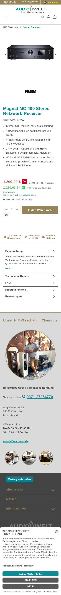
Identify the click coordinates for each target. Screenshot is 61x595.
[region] (30, 57)
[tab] (30, 260)
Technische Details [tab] (17, 276)
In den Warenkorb (40, 210)
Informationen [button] (16, 508)
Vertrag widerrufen (19, 479)
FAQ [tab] (8, 283)
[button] (12, 458)
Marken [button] (11, 499)
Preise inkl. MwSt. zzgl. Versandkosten (19, 195)
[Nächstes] (55, 55)
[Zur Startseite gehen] (30, 9)
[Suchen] (42, 17)
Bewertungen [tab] (13, 296)
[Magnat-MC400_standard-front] (30, 52)
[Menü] (6, 17)
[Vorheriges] (5, 55)
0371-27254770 (40, 397)
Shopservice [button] (14, 489)
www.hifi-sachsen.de (15, 441)
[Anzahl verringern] (6, 209)
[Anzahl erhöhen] (17, 209)
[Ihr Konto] (48, 17)
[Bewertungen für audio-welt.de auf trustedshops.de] (51, 2)
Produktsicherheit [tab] (16, 289)
